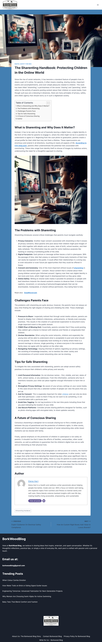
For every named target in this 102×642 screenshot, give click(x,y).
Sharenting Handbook (23, 510)
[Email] (43, 500)
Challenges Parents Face (26, 111)
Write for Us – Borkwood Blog (51, 640)
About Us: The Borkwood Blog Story (26, 636)
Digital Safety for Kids (23, 64)
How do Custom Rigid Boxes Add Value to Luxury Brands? (74, 524)
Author (19, 119)
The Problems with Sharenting (28, 108)
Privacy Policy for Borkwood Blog (77, 636)
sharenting (78, 268)
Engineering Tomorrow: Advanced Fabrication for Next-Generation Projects (32, 591)
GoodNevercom (30, 293)
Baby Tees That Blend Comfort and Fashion (20, 602)
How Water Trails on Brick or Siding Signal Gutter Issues (24, 586)
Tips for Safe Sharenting (26, 114)
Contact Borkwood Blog (52, 636)
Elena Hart (33, 481)
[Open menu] (98, 4)
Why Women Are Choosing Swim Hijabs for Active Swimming (26, 596)
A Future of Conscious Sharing (28, 116)
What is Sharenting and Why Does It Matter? (33, 106)
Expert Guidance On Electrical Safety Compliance (26, 524)
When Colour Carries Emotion (14, 580)
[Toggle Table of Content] (47, 103)
